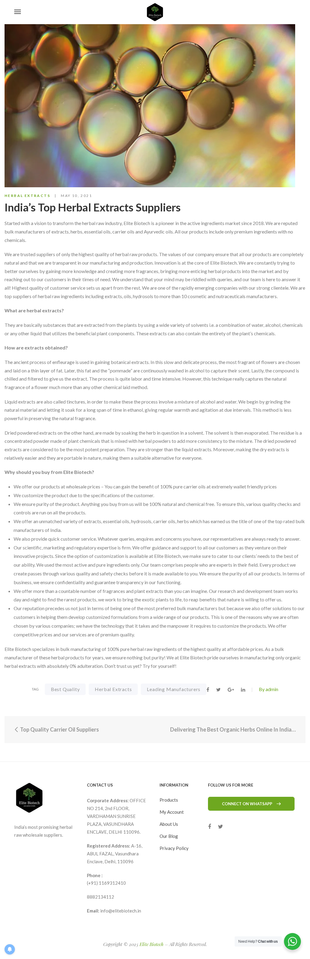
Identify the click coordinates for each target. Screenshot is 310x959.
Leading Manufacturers (173, 689)
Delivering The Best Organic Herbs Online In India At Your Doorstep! (233, 729)
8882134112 (100, 896)
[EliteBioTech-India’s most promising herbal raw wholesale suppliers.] (155, 12)
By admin (268, 689)
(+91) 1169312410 (106, 883)
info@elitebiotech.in (120, 910)
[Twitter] (220, 826)
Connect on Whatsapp (247, 803)
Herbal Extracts (27, 195)
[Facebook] (209, 826)
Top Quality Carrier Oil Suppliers (59, 729)
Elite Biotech (151, 944)
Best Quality (65, 689)
